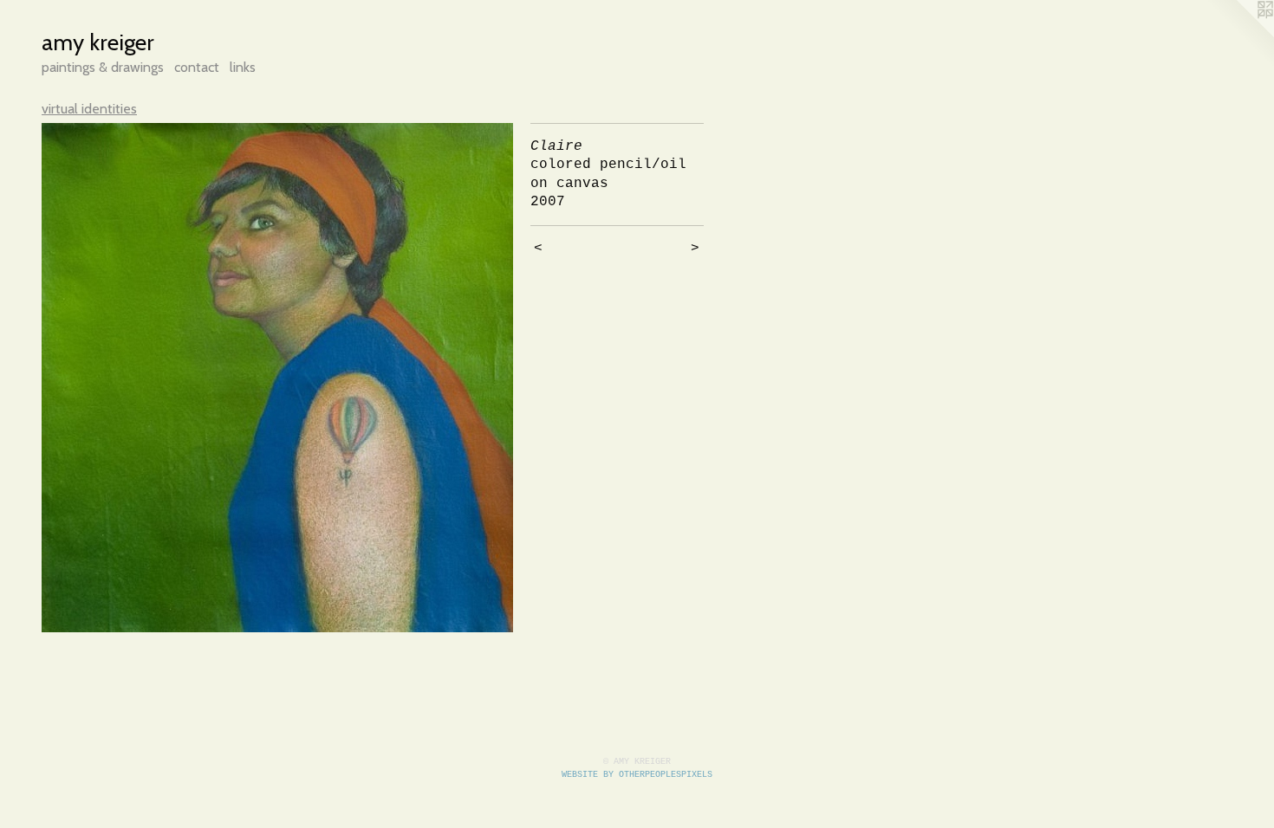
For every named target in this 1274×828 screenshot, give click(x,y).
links (243, 67)
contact (196, 67)
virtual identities (89, 108)
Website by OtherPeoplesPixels (637, 774)
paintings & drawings (103, 67)
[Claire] (277, 377)
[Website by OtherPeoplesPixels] (1239, 34)
